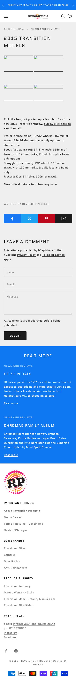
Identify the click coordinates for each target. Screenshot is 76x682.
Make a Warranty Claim (19, 592)
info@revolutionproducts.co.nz (34, 624)
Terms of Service (53, 255)
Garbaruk (9, 555)
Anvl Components (15, 568)
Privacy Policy (26, 255)
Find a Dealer (12, 517)
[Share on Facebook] (12, 218)
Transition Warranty (17, 586)
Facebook (10, 637)
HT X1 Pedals (18, 373)
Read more (11, 403)
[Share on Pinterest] (46, 218)
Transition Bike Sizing (18, 605)
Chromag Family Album (29, 425)
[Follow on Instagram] (16, 651)
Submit (15, 336)
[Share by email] (63, 218)
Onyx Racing (12, 561)
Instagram (10, 633)
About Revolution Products (22, 511)
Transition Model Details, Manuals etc (30, 599)
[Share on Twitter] (29, 218)
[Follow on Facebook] (6, 651)
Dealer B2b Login (15, 530)
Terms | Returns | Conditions (23, 524)
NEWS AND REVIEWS (45, 29)
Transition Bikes (15, 548)
